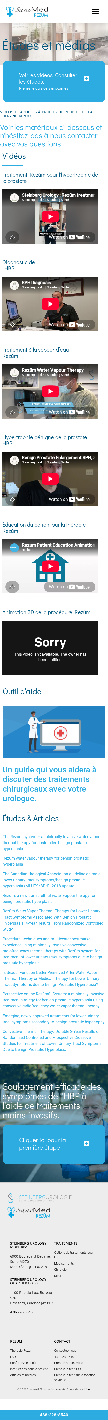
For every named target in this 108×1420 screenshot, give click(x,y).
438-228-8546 (21, 1312)
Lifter (87, 1389)
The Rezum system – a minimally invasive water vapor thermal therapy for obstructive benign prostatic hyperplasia (51, 842)
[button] (95, 11)
